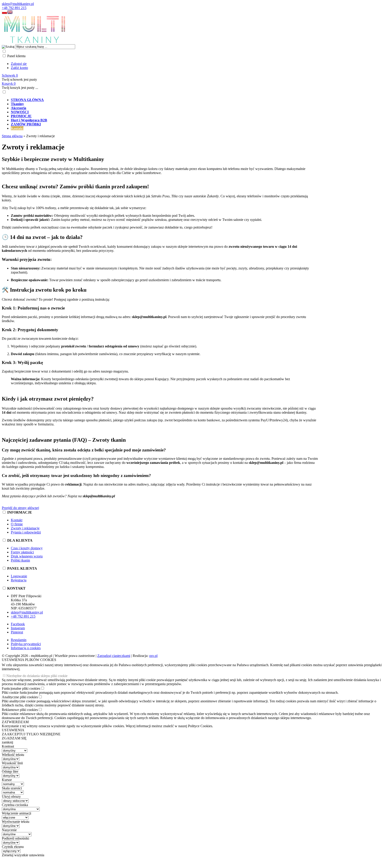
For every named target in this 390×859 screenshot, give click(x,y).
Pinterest (17, 632)
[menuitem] (164, 100)
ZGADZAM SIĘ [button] (14, 738)
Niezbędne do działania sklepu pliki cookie (36, 676)
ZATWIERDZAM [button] (15, 722)
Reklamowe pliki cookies (20, 710)
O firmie (17, 524)
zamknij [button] (7, 742)
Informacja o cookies (26, 648)
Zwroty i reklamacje (25, 528)
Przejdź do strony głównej (20, 508)
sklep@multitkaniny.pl (18, 4)
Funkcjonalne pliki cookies (21, 688)
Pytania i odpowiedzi (26, 532)
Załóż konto (19, 68)
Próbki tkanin (20, 560)
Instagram (18, 628)
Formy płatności (22, 552)
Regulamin (18, 640)
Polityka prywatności (26, 644)
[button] (4, 13)
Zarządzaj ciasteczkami (113, 656)
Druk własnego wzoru (27, 556)
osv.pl (153, 656)
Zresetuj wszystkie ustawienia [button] (23, 855)
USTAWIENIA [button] (13, 730)
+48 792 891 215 (14, 8)
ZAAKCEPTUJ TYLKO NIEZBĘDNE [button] (31, 734)
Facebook (18, 624)
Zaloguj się (19, 64)
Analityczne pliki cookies (20, 697)
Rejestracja (18, 580)
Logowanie (19, 576)
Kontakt (16, 520)
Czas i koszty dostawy (27, 548)
